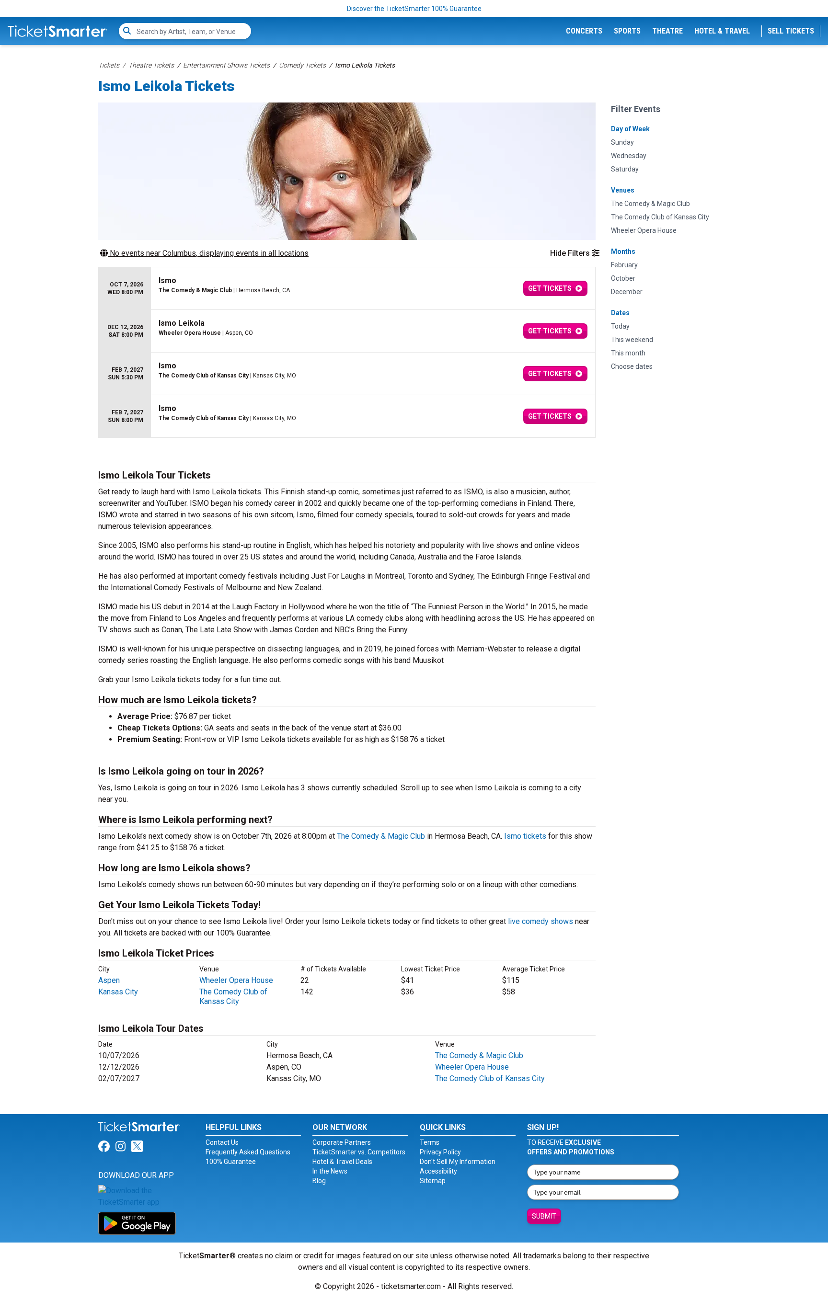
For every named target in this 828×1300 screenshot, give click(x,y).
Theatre (667, 30)
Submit (544, 1216)
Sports (627, 30)
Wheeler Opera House (236, 980)
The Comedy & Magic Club (381, 836)
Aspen (109, 980)
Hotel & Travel (722, 30)
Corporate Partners (341, 1142)
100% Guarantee (231, 1161)
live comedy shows (540, 921)
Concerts (584, 30)
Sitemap (433, 1181)
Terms (429, 1142)
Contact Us (222, 1142)
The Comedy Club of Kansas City (233, 996)
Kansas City (118, 991)
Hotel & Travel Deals (342, 1161)
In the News (329, 1171)
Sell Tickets (791, 30)
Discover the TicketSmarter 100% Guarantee (414, 8)
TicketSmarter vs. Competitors (358, 1152)
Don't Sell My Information (457, 1161)
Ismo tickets (525, 836)
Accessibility (438, 1171)
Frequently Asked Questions (248, 1152)
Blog (319, 1181)
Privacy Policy (440, 1152)
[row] (347, 288)
